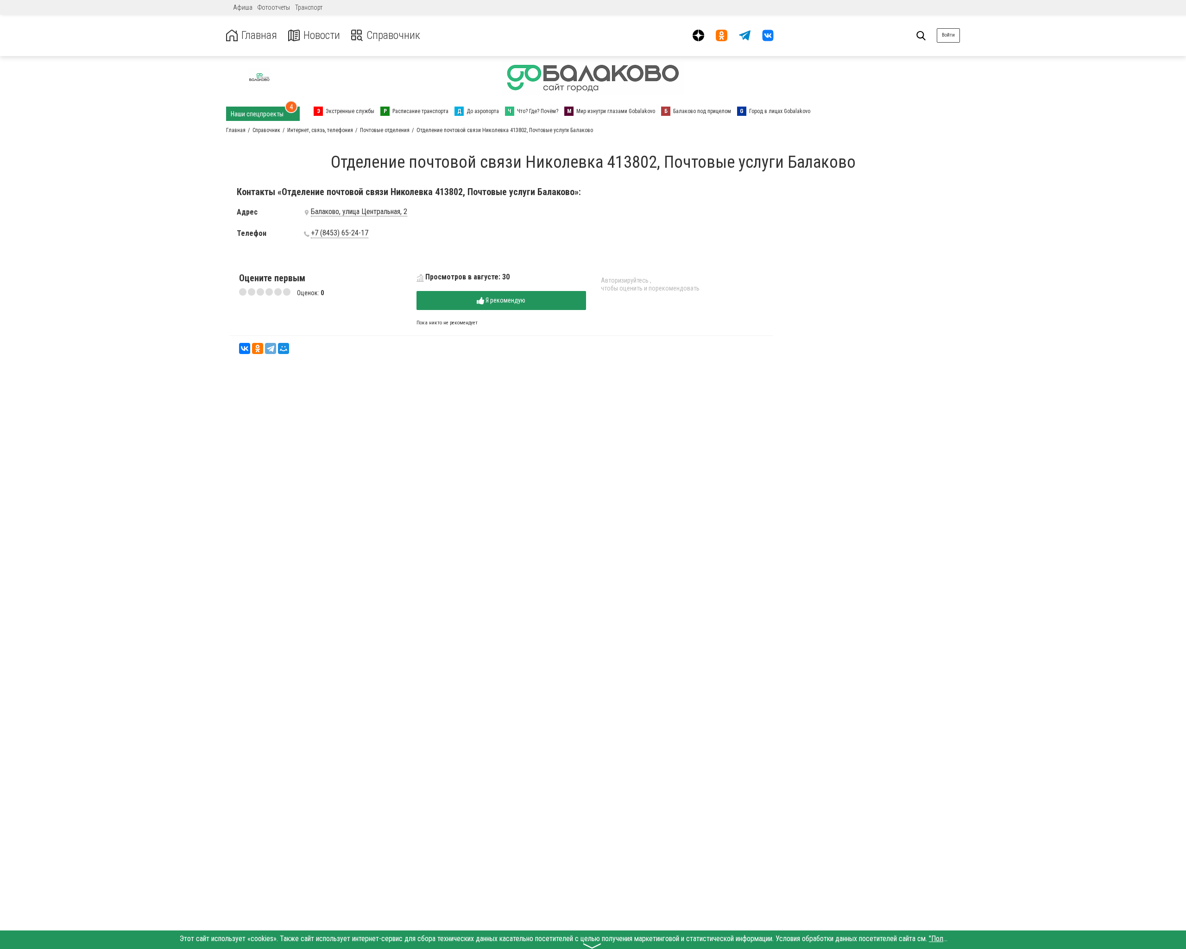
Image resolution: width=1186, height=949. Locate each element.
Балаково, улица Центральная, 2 (359, 212)
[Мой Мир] (283, 348)
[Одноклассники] (257, 348)
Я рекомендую (504, 300)
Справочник (393, 35)
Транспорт (308, 7)
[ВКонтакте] (244, 348)
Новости (321, 35)
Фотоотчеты (274, 7)
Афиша (242, 7)
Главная (259, 35)
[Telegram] (270, 348)
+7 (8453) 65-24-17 (339, 233)
